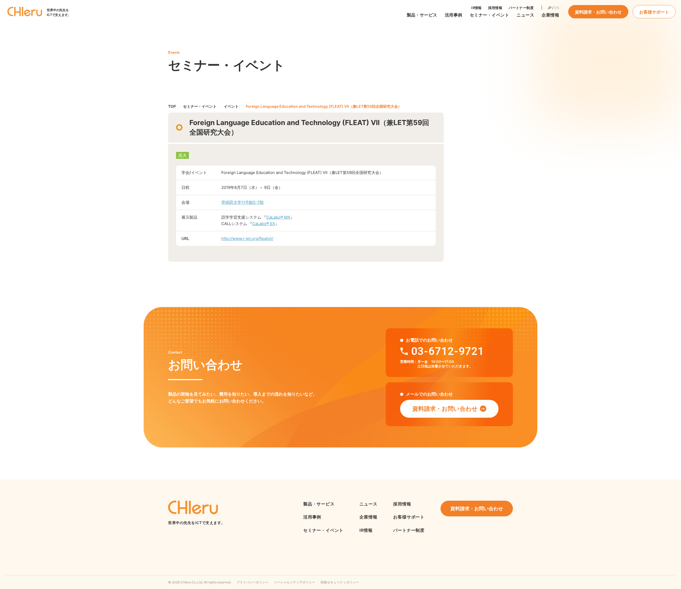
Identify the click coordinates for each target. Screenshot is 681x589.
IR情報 (476, 8)
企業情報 (550, 15)
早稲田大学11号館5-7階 (242, 202)
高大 (182, 155)
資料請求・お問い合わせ (598, 12)
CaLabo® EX (263, 223)
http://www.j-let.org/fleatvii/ (247, 238)
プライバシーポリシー (252, 582)
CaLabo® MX (278, 217)
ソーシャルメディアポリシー (294, 582)
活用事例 (453, 15)
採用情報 (495, 8)
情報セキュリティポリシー (340, 582)
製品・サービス (422, 15)
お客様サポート (654, 12)
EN (556, 8)
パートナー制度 (521, 8)
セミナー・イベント (489, 15)
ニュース (368, 504)
